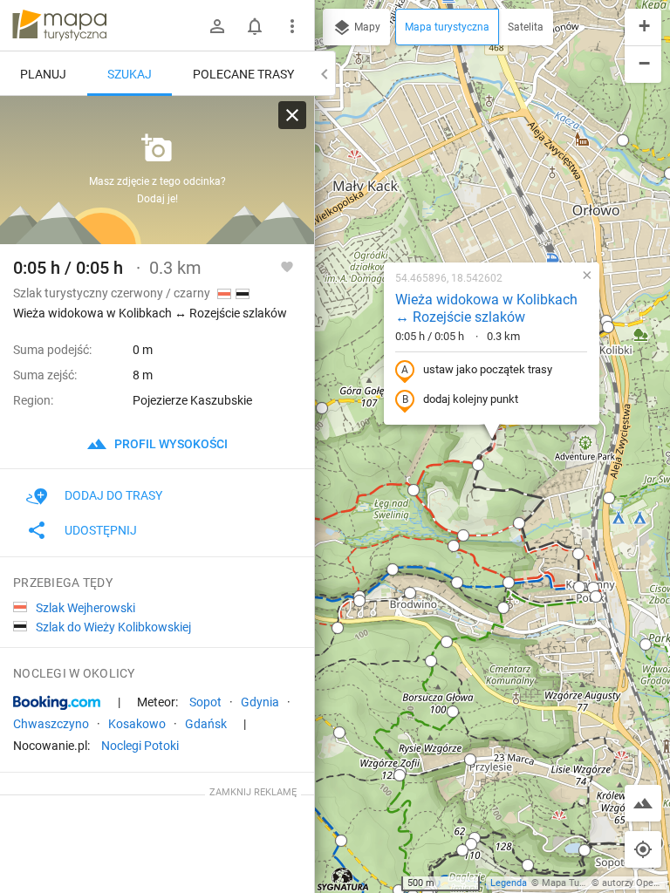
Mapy (366, 27)
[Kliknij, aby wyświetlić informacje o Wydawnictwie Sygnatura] (343, 879)
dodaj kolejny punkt (470, 399)
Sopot (205, 702)
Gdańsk (206, 724)
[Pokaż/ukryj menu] (292, 26)
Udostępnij (101, 530)
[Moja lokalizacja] (643, 849)
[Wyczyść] (292, 115)
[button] (322, 408)
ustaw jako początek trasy (487, 369)
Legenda (508, 883)
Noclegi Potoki (140, 746)
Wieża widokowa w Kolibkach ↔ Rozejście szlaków (486, 308)
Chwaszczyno (51, 724)
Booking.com (56, 703)
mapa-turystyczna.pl (59, 25)
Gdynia (260, 702)
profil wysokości (170, 444)
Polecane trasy (243, 74)
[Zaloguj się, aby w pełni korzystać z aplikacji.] (287, 266)
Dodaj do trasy (113, 495)
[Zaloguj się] (217, 26)
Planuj (43, 74)
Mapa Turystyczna (581, 883)
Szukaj (129, 74)
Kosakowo (137, 724)
